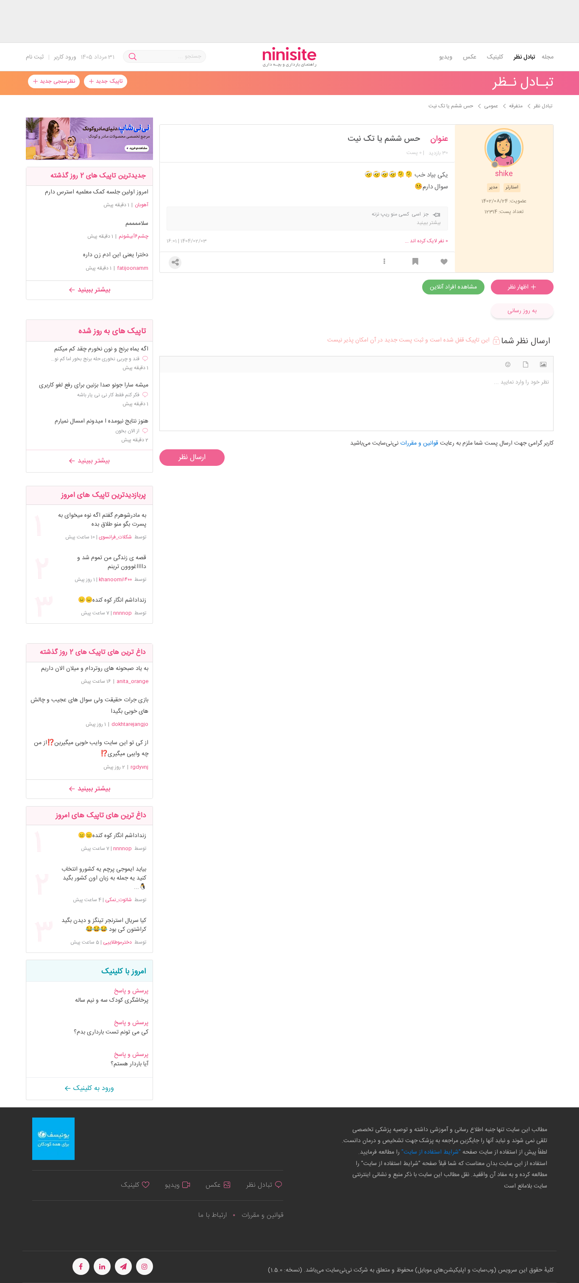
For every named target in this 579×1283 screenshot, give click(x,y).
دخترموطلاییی (117, 942)
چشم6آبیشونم (133, 236)
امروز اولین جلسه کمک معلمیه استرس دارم (96, 192)
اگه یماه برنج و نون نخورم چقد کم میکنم (101, 349)
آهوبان (141, 205)
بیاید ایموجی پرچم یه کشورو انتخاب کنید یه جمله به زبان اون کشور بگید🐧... (103, 878)
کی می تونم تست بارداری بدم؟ (111, 1032)
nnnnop (122, 613)
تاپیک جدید (108, 81)
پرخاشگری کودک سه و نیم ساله (111, 1000)
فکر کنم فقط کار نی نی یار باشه (108, 395)
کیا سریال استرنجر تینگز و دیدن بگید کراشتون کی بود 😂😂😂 (103, 925)
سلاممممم (136, 224)
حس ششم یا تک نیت (384, 139)
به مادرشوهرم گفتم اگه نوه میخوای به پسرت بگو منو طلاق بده (102, 520)
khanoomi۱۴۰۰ (115, 579)
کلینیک (495, 57)
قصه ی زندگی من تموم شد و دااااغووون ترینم (111, 562)
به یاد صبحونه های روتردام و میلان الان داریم (94, 669)
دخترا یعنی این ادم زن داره (115, 255)
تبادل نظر (524, 57)
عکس (469, 57)
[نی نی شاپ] (89, 139)
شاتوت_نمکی (118, 900)
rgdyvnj (139, 767)
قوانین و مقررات (262, 1215)
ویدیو (445, 57)
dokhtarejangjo (129, 724)
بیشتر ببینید (92, 290)
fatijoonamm (132, 268)
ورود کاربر (65, 57)
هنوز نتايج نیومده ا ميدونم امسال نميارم (101, 421)
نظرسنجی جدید (56, 81)
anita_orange (132, 681)
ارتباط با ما (212, 1215)
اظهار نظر (519, 287)
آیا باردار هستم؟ (129, 1064)
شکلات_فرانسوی (115, 537)
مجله (548, 57)
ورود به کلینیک (92, 1088)
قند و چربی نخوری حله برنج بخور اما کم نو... (95, 359)
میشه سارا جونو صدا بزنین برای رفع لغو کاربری (93, 385)
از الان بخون (127, 431)
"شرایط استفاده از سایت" (430, 1152)
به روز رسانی (522, 311)
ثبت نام (35, 57)
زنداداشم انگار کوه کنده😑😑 (112, 600)
